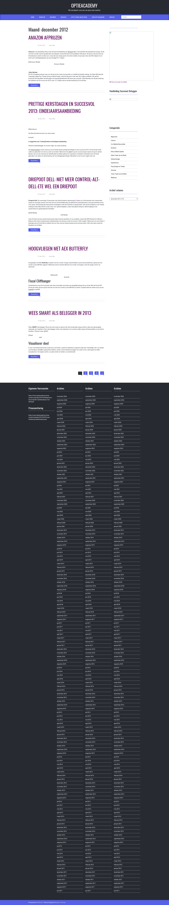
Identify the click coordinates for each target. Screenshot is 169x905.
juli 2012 (59, 846)
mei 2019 (60, 556)
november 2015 (62, 697)
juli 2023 (59, 452)
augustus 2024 (61, 404)
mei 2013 (60, 809)
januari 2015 (61, 734)
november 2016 (62, 653)
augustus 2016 (61, 664)
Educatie (63, 17)
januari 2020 (61, 526)
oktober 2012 (61, 835)
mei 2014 (60, 764)
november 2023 (62, 437)
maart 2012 (60, 861)
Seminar (113, 170)
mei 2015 (60, 720)
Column (113, 140)
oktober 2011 (61, 879)
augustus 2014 (61, 753)
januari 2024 (61, 430)
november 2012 (62, 831)
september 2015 (62, 705)
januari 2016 (61, 690)
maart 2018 (60, 608)
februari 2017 (61, 641)
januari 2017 (61, 645)
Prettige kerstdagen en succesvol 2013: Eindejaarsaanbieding (61, 107)
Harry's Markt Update (117, 151)
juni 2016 (59, 671)
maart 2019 (60, 563)
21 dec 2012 (41, 256)
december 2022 (62, 467)
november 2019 (62, 534)
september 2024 (62, 400)
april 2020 (60, 515)
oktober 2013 (61, 790)
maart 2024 (60, 422)
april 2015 (60, 723)
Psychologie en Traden (118, 166)
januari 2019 (61, 571)
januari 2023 (61, 463)
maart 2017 (60, 638)
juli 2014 (59, 757)
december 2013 (62, 783)
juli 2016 (59, 667)
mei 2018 (60, 601)
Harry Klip (52, 45)
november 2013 (62, 786)
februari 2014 (61, 775)
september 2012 (62, 838)
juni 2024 (59, 411)
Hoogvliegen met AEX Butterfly (58, 248)
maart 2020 (60, 519)
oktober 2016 (61, 656)
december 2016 (62, 649)
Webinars (114, 177)
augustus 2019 (61, 545)
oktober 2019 (61, 537)
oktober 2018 (61, 582)
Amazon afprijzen (45, 37)
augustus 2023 (61, 448)
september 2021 (62, 478)
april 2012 (60, 857)
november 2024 (62, 396)
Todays (78, 200)
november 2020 (62, 500)
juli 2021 (59, 485)
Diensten (42, 17)
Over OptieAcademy (98, 17)
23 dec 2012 (41, 194)
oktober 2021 (61, 474)
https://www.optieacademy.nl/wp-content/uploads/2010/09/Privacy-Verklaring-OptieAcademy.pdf (39, 417)
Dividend (113, 148)
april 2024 (60, 418)
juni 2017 (59, 627)
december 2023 (62, 433)
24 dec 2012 (41, 119)
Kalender (53, 17)
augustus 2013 (61, 798)
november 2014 (62, 742)
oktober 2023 (61, 441)
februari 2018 (61, 612)
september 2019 (62, 541)
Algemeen (114, 137)
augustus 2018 (61, 589)
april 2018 (60, 604)
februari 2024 (61, 426)
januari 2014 (61, 779)
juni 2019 (59, 552)
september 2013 (62, 794)
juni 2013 (59, 805)
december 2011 (62, 872)
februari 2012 (61, 864)
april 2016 (60, 679)
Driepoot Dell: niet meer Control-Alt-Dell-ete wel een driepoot (64, 183)
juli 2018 (59, 593)
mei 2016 (60, 675)
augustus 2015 (61, 708)
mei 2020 (60, 511)
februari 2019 (61, 567)
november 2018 (62, 578)
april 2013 (60, 812)
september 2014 (62, 749)
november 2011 (62, 876)
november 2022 (62, 470)
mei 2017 (60, 630)
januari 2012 (61, 868)
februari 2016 (61, 686)
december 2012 (62, 827)
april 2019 (60, 560)
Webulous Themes (60, 902)
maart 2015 (60, 727)
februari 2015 (61, 731)
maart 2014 (60, 772)
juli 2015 (59, 712)
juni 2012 (59, 850)
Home (32, 17)
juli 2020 (59, 508)
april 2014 (60, 768)
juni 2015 (59, 716)
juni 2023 (59, 456)
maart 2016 (60, 682)
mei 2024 (60, 415)
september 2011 (62, 883)
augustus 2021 (61, 482)
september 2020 (62, 504)
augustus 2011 (61, 887)
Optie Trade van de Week (79, 17)
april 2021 (60, 493)
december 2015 (62, 693)
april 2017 (60, 634)
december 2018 (62, 575)
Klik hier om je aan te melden (118, 82)
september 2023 (62, 444)
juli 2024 (59, 407)
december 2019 (62, 530)
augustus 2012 (61, 842)
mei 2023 (60, 459)
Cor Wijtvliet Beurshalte (118, 144)
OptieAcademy (84, 5)
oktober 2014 (61, 746)
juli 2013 (59, 801)
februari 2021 (61, 496)
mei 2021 (60, 489)
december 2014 (62, 738)
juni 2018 (59, 597)
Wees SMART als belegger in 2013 (59, 312)
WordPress (39, 902)
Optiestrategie (115, 159)
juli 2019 (59, 549)
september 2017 (62, 615)
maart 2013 (60, 816)
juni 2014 (59, 760)
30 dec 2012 (41, 45)
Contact (112, 17)
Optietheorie (115, 163)
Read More (34, 85)
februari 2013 (61, 820)
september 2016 (62, 660)
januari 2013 (61, 824)
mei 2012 (60, 853)
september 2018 (62, 586)
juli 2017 (59, 623)
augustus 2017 (61, 619)
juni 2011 (59, 891)
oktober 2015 (61, 701)
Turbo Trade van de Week (119, 174)
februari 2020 (61, 523)
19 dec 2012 (41, 321)
